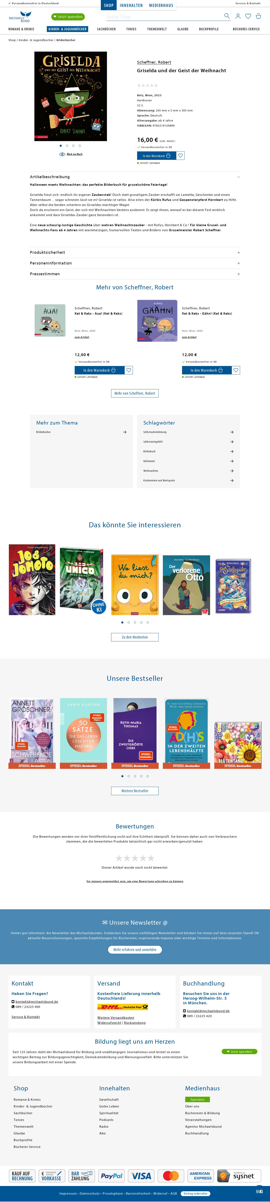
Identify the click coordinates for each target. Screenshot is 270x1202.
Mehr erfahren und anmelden (135, 949)
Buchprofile (209, 29)
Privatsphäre (113, 1193)
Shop (108, 5)
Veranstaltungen (198, 1120)
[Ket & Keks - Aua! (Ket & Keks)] (50, 320)
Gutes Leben (109, 1106)
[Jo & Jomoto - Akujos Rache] (32, 577)
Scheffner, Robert (154, 62)
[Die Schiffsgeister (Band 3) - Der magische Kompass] (238, 577)
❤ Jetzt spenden (68, 17)
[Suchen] (227, 17)
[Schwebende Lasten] (32, 731)
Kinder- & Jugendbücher (67, 29)
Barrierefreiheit (138, 1193)
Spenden (197, 1100)
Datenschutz (90, 1193)
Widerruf (160, 1193)
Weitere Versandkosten (115, 1018)
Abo (102, 1133)
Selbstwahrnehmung (155, 432)
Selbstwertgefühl (153, 441)
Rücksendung (135, 1023)
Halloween (149, 461)
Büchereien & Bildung (202, 1113)
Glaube (183, 29)
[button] (122, 622)
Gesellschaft (109, 1100)
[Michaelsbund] (20, 18)
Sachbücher (106, 29)
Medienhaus (161, 5)
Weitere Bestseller (135, 790)
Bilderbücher (43, 432)
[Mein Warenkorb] (258, 16)
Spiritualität (109, 1113)
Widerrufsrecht (109, 1023)
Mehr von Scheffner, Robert (135, 393)
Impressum (68, 1193)
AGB (173, 1193)
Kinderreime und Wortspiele (159, 480)
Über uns (192, 1106)
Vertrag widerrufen (195, 1193)
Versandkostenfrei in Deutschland (35, 3)
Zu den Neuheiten (135, 637)
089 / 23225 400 (28, 1007)
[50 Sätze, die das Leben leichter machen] (83, 731)
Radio (104, 1127)
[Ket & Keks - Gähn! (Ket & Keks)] (157, 320)
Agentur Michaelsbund (203, 1127)
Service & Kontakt (248, 3)
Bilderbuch (149, 451)
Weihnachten (150, 471)
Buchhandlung (197, 1133)
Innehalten (131, 5)
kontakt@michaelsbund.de (37, 1002)
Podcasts (106, 1120)
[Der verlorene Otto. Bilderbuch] (186, 577)
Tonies (131, 29)
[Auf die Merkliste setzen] (180, 155)
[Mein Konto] (238, 16)
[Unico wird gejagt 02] (83, 577)
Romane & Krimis (21, 29)
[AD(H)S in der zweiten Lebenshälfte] (186, 731)
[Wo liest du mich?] (135, 577)
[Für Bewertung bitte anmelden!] (147, 86)
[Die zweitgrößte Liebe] (135, 731)
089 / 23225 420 (199, 1016)
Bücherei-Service (246, 29)
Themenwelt (157, 29)
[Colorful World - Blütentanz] (238, 731)
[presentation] (31, 315)
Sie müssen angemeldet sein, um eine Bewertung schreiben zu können (134, 881)
